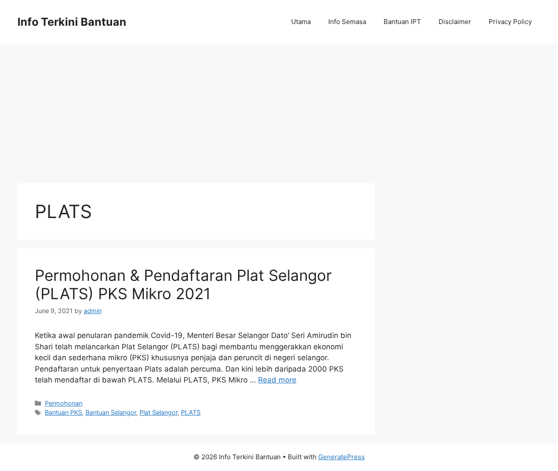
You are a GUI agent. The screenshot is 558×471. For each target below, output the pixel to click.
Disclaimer (455, 21)
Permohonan (63, 403)
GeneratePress (341, 457)
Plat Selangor (158, 412)
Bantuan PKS (63, 412)
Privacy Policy (510, 21)
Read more (277, 379)
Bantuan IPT (402, 21)
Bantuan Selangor (110, 412)
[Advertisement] (279, 109)
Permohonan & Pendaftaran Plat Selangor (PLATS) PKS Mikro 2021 (183, 284)
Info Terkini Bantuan (71, 21)
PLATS (191, 412)
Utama (301, 21)
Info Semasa (347, 21)
